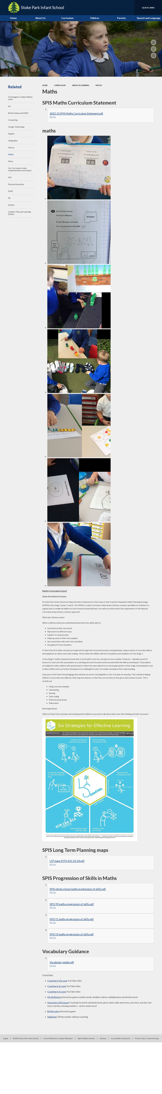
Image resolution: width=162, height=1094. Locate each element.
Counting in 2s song (56, 986)
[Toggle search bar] (130, 7)
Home (45, 85)
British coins (53, 1011)
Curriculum (60, 85)
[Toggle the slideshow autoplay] (153, 42)
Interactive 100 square (58, 1002)
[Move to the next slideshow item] (153, 55)
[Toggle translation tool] (122, 7)
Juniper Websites (66, 1038)
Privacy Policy (140, 1038)
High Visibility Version (86, 1038)
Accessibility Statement (120, 1038)
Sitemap (103, 1038)
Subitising (52, 1017)
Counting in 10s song (57, 980)
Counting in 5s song (56, 991)
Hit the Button (54, 997)
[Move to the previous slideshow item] (153, 49)
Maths (99, 85)
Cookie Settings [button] (152, 1038)
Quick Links (148, 7)
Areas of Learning (80, 85)
